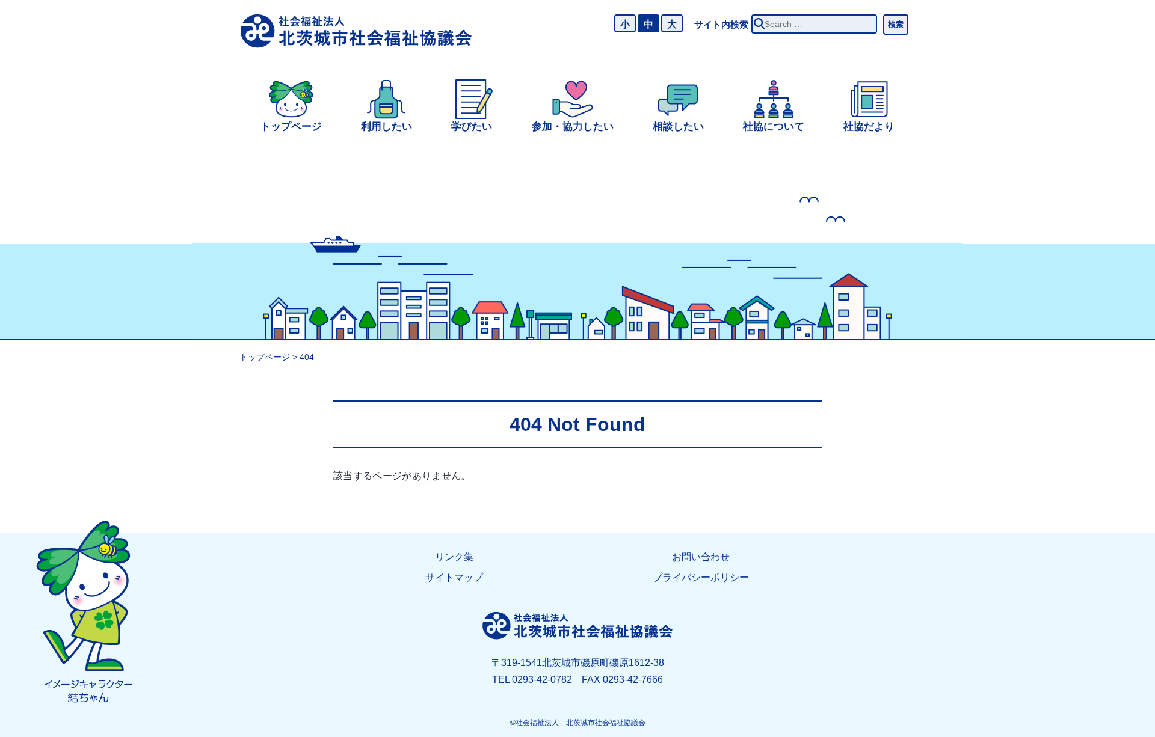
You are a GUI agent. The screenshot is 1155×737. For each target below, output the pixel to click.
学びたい (471, 126)
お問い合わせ (701, 557)
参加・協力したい (573, 126)
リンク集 (454, 557)
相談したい (678, 126)
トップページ (291, 126)
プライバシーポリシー (701, 577)
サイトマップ (454, 577)
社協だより (869, 126)
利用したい (386, 126)
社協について (773, 126)
